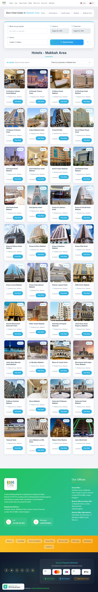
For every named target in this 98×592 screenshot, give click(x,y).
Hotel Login (75, 541)
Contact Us (49, 547)
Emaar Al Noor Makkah (37, 246)
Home (43, 13)
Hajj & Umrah (23, 3)
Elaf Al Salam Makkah (60, 169)
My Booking (87, 541)
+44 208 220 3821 (18, 523)
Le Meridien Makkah (36, 362)
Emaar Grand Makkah (14, 285)
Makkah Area (87, 13)
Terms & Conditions (35, 541)
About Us (9, 541)
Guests (11, 37)
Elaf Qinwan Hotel (35, 207)
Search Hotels (68, 42)
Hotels (11, 3)
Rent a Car (37, 3)
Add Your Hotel (63, 541)
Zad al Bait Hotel (81, 440)
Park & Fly (44, 3)
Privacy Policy (49, 541)
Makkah (76, 13)
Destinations (53, 13)
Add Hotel (51, 3)
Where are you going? (16, 26)
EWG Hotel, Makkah (82, 285)
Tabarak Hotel (11, 440)
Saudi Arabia (65, 13)
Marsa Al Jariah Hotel (59, 362)
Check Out (77, 26)
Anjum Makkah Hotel (36, 130)
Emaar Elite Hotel (81, 246)
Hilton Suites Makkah (37, 324)
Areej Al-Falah (57, 130)
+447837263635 (45, 523)
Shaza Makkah (34, 401)
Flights (30, 3)
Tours (16, 3)
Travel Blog (20, 541)
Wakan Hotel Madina (59, 440)
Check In (55, 26)
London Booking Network (40, 588)
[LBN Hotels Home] (4, 3)
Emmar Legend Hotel (59, 285)
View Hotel (18, 101)
